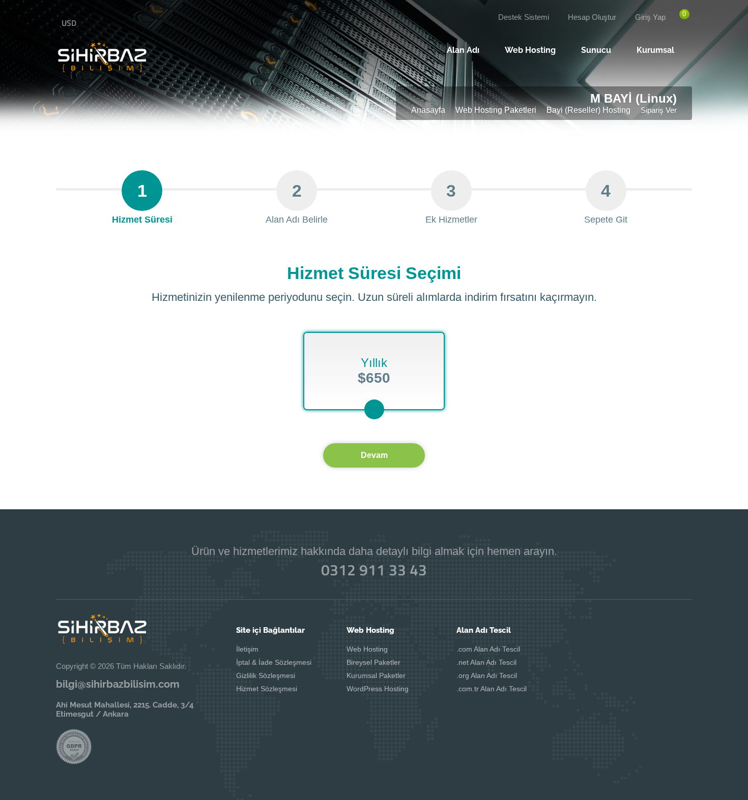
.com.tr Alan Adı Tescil (491, 689)
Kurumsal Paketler (376, 675)
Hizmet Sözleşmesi (266, 689)
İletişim (247, 649)
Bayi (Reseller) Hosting (588, 110)
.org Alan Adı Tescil (486, 675)
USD (69, 23)
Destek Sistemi (523, 17)
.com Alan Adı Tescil (488, 649)
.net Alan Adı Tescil (486, 662)
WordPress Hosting (378, 689)
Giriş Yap (650, 17)
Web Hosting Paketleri (495, 110)
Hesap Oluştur (592, 17)
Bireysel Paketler (373, 662)
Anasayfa (428, 110)
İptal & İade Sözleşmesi (273, 662)
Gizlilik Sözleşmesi (265, 675)
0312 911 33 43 (374, 569)
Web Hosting (367, 649)
